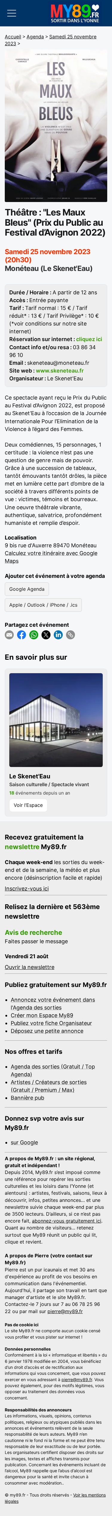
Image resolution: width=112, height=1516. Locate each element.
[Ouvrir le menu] (12, 13)
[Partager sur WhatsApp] (33, 634)
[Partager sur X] (46, 634)
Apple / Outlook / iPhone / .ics (43, 605)
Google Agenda (27, 589)
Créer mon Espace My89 (42, 1015)
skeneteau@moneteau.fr (58, 363)
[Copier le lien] (70, 634)
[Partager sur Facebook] (21, 634)
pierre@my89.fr (65, 1311)
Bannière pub (27, 1098)
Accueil (13, 37)
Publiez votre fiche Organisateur (51, 1023)
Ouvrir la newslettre (29, 967)
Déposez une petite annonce (47, 1031)
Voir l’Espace (28, 805)
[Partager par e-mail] (9, 634)
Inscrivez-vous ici (27, 888)
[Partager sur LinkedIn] (58, 634)
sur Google (24, 1142)
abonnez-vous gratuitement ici (66, 1221)
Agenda (35, 37)
